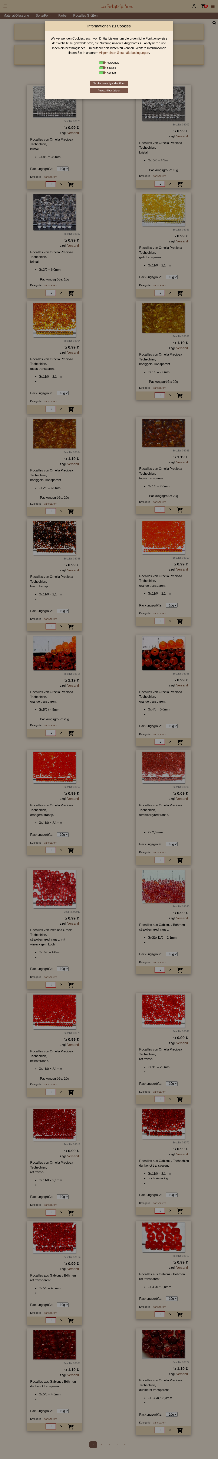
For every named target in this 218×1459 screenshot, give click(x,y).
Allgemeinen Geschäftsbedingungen (124, 52)
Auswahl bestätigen (109, 90)
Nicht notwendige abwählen (109, 83)
